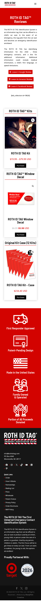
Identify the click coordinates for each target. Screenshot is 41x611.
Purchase (20, 165)
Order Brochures (11, 506)
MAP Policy (9, 509)
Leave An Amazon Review (21, 79)
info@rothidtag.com (12, 453)
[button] (33, 120)
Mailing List (9, 488)
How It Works (10, 481)
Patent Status (10, 499)
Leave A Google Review (21, 72)
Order (7, 478)
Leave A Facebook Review (21, 86)
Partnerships (10, 485)
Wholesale (9, 495)
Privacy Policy (10, 502)
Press (7, 492)
